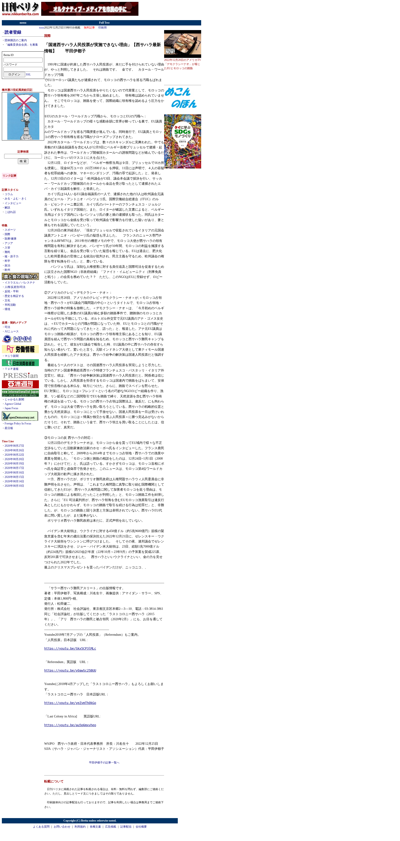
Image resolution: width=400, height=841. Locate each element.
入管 (7, 247)
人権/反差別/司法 (15, 287)
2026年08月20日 (14, 459)
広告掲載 (110, 826)
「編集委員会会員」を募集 (21, 44)
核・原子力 (12, 256)
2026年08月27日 (14, 445)
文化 (7, 300)
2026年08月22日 (14, 454)
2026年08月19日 (14, 463)
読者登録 (13, 32)
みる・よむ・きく (16, 198)
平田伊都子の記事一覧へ (104, 762)
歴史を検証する (14, 296)
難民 (7, 252)
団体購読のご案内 (16, 40)
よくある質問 (41, 826)
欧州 (7, 269)
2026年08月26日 (14, 450)
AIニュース (12, 331)
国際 (7, 234)
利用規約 (80, 826)
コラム (9, 194)
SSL (28, 74)
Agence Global (13, 403)
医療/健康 (10, 238)
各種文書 (95, 826)
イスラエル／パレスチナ (20, 282)
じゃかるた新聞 (14, 399)
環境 (7, 309)
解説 (7, 207)
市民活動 (10, 304)
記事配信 (125, 826)
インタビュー (13, 203)
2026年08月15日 (14, 477)
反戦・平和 (12, 291)
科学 (7, 260)
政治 (7, 265)
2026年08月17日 (14, 468)
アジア (9, 243)
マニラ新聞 (12, 356)
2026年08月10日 (14, 485)
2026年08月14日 (14, 481)
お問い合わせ (62, 826)
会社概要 (141, 826)
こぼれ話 (10, 212)
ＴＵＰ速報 (12, 369)
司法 (7, 327)
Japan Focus (11, 408)
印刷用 (102, 27)
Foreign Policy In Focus (18, 423)
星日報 (9, 428)
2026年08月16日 (14, 472)
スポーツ (10, 229)
